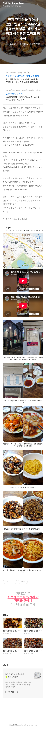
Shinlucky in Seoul (14, 3)
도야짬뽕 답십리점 (14, 93)
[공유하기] (11, 582)
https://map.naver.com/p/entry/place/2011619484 (20, 90)
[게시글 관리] (14, 582)
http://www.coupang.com (16, 72)
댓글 (5, 664)
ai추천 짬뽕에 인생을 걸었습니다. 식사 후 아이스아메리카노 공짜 (22, 98)
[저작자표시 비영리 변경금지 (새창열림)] (31, 582)
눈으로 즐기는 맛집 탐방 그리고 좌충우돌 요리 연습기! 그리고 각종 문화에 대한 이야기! (18, 684)
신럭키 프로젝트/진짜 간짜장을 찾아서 (23, 598)
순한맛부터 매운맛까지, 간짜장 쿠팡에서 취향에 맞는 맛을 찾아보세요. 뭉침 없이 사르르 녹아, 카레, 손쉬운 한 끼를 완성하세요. (23, 80)
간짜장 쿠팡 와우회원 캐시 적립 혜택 (22, 76)
